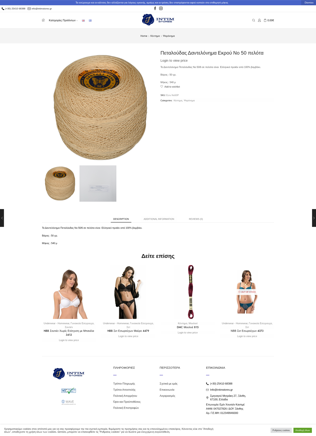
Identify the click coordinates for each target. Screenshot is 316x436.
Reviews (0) (196, 219)
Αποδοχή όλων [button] (302, 430)
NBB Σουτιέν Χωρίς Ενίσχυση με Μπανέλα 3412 (69, 333)
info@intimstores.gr (41, 8)
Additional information (159, 219)
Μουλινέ (193, 323)
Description (121, 219)
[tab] (121, 219)
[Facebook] (155, 9)
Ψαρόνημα (169, 36)
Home (144, 36)
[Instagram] (161, 9)
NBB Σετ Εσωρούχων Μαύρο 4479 (128, 331)
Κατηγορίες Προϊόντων (62, 20)
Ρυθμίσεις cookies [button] (281, 430)
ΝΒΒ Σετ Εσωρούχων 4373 (247, 331)
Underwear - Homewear (56, 323)
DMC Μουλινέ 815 (187, 327)
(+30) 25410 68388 (15, 8)
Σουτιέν (69, 327)
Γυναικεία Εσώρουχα (82, 323)
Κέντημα (155, 36)
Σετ (128, 327)
